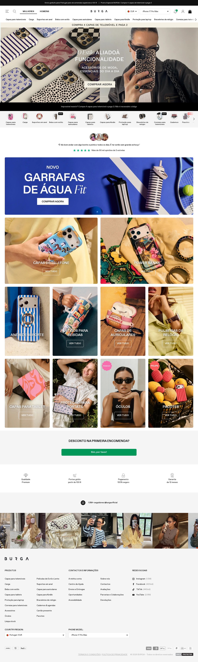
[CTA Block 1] (99, 186)
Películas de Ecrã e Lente (48, 579)
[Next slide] (191, 118)
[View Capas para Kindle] (107, 116)
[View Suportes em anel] (39, 116)
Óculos (8, 616)
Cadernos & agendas (46, 605)
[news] (175, 11)
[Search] (14, 11)
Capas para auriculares (82, 20)
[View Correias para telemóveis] (160, 116)
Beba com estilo (62, 20)
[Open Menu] (7, 11)
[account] (183, 11)
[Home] (99, 11)
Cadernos (174, 122)
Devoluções (105, 600)
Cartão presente (44, 611)
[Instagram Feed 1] (99, 531)
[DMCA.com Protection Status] (184, 654)
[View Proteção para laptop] (125, 116)
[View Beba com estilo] (56, 116)
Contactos (105, 584)
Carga (31, 20)
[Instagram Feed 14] (63, 531)
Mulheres (28, 11)
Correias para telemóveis (159, 123)
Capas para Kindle (122, 20)
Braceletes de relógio (163, 20)
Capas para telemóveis (16, 20)
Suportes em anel (44, 20)
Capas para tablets (103, 20)
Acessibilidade (75, 600)
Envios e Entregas (77, 589)
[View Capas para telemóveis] (10, 116)
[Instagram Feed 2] (134, 531)
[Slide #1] (104, 96)
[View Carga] (25, 116)
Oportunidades (75, 595)
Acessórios (10, 611)
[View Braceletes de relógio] (142, 116)
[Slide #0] (94, 96)
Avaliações (105, 589)
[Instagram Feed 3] (170, 531)
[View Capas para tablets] (90, 116)
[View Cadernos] (174, 116)
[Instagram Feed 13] (28, 531)
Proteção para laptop (142, 20)
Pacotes (40, 616)
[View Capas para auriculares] (73, 116)
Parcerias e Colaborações (112, 595)
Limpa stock (10, 621)
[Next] (193, 19)
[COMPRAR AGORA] (99, 62)
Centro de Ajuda (76, 584)
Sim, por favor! (99, 452)
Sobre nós (105, 579)
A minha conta (75, 579)
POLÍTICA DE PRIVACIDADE (114, 655)
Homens (44, 11)
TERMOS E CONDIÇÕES (89, 655)
